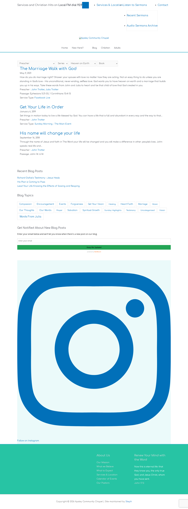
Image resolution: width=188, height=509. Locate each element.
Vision (162, 210)
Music (155, 204)
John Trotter (38, 89)
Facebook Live (42, 98)
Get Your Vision (96, 204)
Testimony (131, 210)
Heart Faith (127, 204)
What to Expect (105, 471)
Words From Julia (30, 216)
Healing (112, 204)
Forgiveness (77, 204)
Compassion (25, 204)
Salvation (72, 210)
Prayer (59, 210)
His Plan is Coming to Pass (31, 182)
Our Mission (103, 462)
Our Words (45, 210)
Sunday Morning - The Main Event (53, 124)
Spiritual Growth (91, 210)
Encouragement (45, 204)
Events (62, 204)
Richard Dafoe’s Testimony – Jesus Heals (38, 178)
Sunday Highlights (112, 210)
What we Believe (105, 466)
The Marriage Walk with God (48, 69)
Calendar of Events (107, 479)
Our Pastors (103, 483)
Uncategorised (147, 210)
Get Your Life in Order (42, 107)
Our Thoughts (26, 210)
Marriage (142, 204)
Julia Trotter (52, 89)
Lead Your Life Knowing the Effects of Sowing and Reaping (48, 186)
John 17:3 (139, 483)
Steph (128, 501)
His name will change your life (50, 133)
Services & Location (107, 475)
